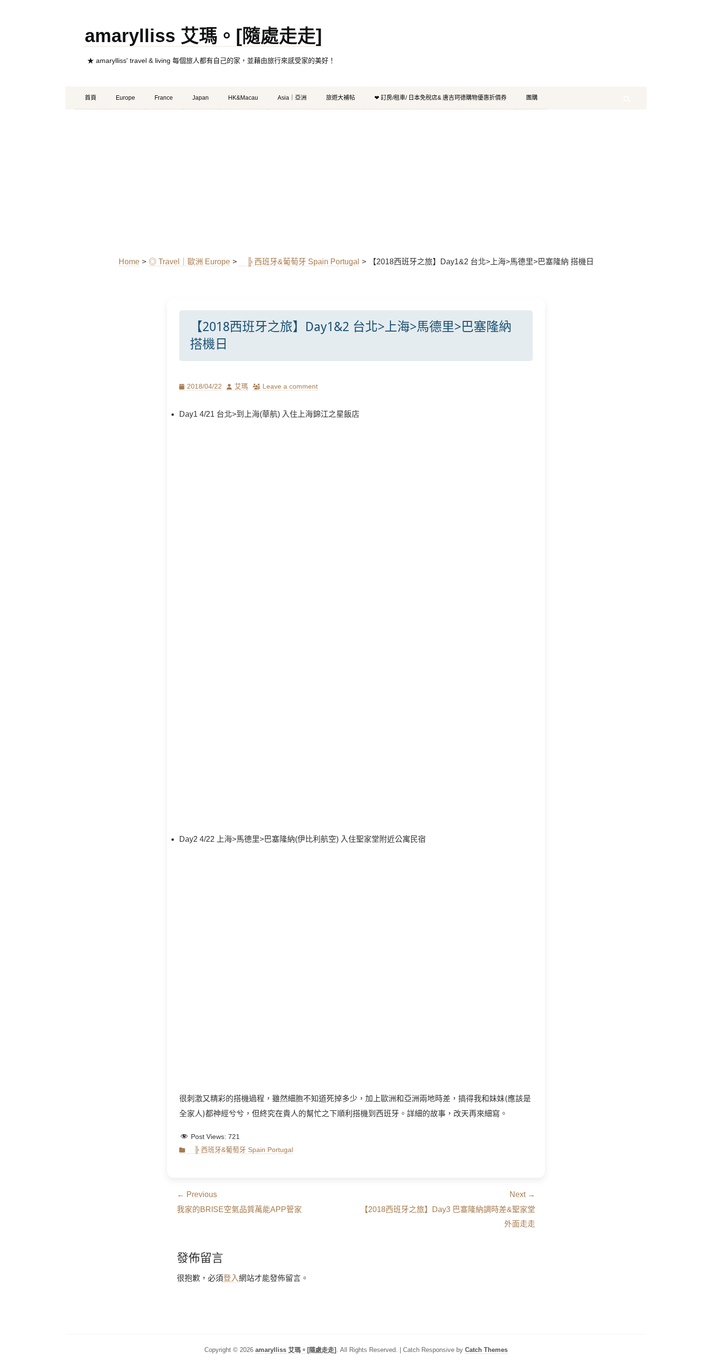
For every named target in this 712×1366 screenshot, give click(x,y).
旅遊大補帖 (340, 97)
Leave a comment (290, 386)
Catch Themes (486, 1349)
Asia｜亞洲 (292, 97)
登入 (231, 1278)
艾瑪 (241, 386)
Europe (125, 97)
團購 (532, 97)
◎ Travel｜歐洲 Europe (189, 262)
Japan (200, 97)
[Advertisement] (356, 182)
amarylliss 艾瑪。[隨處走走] (203, 36)
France (164, 97)
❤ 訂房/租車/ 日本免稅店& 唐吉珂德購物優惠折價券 (440, 97)
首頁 (90, 97)
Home (129, 262)
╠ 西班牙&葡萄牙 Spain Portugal (299, 262)
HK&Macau (243, 97)
